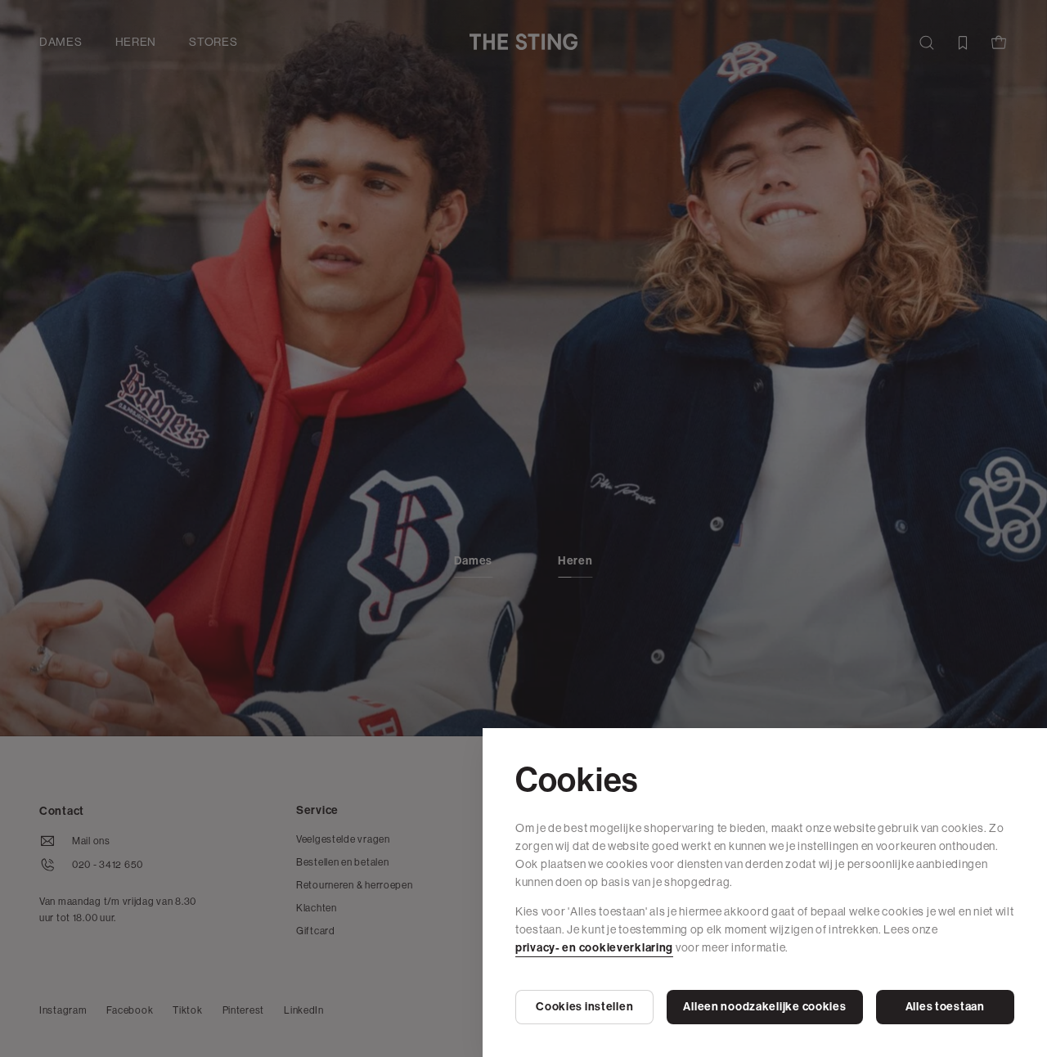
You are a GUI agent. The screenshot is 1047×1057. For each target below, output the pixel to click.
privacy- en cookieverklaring (594, 948)
